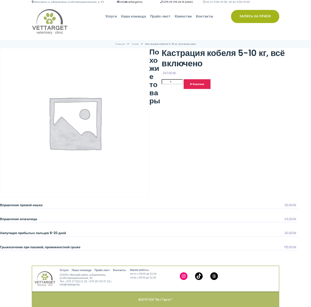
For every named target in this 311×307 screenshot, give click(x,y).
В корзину (197, 84)
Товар (135, 43)
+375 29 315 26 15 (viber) (177, 1)
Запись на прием (255, 16)
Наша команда (133, 16)
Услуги (111, 16)
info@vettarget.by (131, 1)
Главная (120, 43)
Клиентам (183, 16)
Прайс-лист (160, 16)
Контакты (204, 16)
